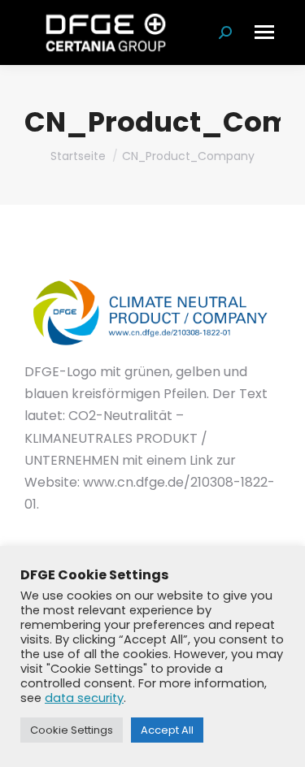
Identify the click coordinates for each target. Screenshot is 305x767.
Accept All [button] (167, 730)
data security (84, 698)
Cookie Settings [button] (71, 730)
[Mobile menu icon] (264, 32)
